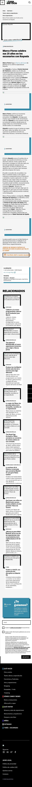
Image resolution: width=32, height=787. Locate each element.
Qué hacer (9, 10)
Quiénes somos (7, 770)
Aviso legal (7, 760)
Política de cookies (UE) (10, 767)
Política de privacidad (9, 764)
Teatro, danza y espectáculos (10, 13)
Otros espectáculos (8, 15)
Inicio (4, 10)
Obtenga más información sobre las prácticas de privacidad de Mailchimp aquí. (17, 648)
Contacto (5, 774)
